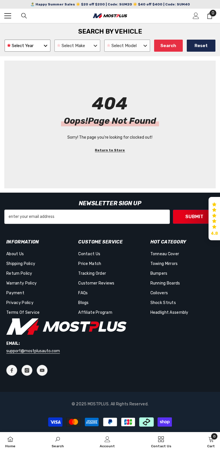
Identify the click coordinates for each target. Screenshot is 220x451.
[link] (57, 441)
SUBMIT (194, 216)
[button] (214, 219)
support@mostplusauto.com (33, 351)
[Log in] (196, 16)
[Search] (24, 15)
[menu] (7, 15)
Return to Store (110, 150)
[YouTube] (42, 370)
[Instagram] (26, 370)
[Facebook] (11, 370)
